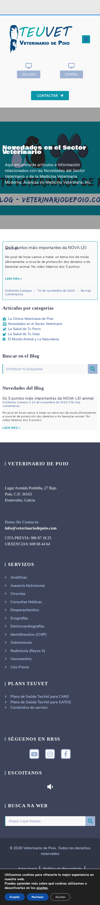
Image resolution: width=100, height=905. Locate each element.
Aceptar (14, 897)
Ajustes (60, 897)
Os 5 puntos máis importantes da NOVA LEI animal (45, 248)
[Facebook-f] (66, 754)
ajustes (42, 888)
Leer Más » (13, 279)
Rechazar (38, 897)
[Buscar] (93, 369)
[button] (86, 39)
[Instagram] (50, 754)
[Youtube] (34, 754)
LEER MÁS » (11, 428)
